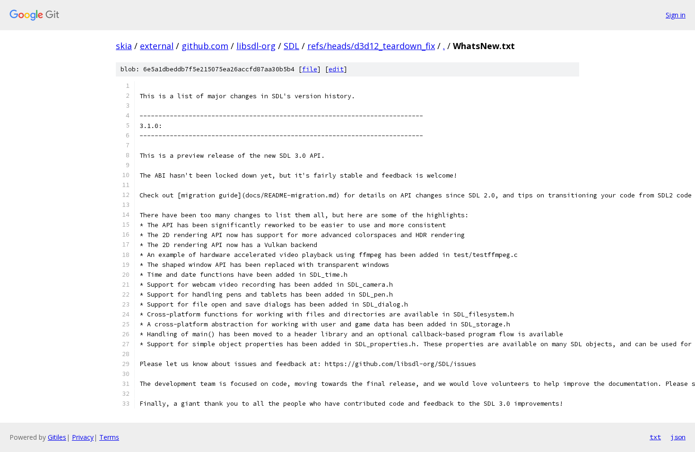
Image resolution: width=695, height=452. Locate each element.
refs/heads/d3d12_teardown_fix (371, 45)
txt (655, 437)
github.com (205, 45)
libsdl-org (256, 45)
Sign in (676, 14)
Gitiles (57, 437)
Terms (109, 437)
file (309, 69)
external (157, 45)
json (678, 437)
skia (124, 45)
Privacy (83, 437)
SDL (291, 45)
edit (336, 69)
